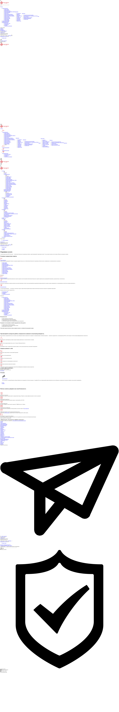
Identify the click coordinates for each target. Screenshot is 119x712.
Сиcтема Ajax (26, 19)
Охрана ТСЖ (6, 13)
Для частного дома (7, 23)
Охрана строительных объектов (7, 269)
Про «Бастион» (26, 16)
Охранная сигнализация (6, 294)
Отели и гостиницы (55, 144)
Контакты (1, 29)
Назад (6, 172)
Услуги (2, 6)
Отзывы (18, 16)
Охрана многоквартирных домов (9, 11)
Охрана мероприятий (5, 147)
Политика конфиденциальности (5, 544)
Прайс (1, 441)
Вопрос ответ (20, 147)
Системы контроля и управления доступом (31, 142)
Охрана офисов (4, 263)
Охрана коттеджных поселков (7, 268)
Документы (18, 19)
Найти (1, 548)
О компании (19, 13)
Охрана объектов (5, 8)
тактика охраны (6, 412)
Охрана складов (6, 16)
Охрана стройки (4, 273)
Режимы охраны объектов (28, 17)
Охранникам (19, 17)
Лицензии (18, 18)
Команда (18, 14)
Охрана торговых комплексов (56, 141)
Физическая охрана (7, 10)
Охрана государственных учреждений (58, 142)
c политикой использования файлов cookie (19, 420)
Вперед (3, 383)
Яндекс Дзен (4, 247)
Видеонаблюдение (5, 22)
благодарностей (26, 408)
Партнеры (19, 141)
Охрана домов (6, 9)
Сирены (44, 145)
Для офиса (6, 25)
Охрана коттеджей (7, 18)
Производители (20, 142)
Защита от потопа (45, 143)
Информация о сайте (3, 36)
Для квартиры (6, 24)
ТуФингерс (9, 35)
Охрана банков (6, 19)
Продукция (6, 221)
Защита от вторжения (46, 141)
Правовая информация (27, 18)
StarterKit (44, 140)
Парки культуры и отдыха (56, 145)
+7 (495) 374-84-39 (4, 40)
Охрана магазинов (7, 12)
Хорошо (1, 421)
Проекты (1, 28)
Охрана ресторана (7, 17)
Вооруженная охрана (5, 21)
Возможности (2, 30)
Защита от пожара (45, 142)
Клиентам (23, 13)
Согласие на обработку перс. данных (6, 545)
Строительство (54, 143)
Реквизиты (19, 146)
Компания (16, 11)
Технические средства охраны (29, 141)
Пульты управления (46, 144)
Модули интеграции (46, 146)
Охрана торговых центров (8, 14)
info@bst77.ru (2, 32)
